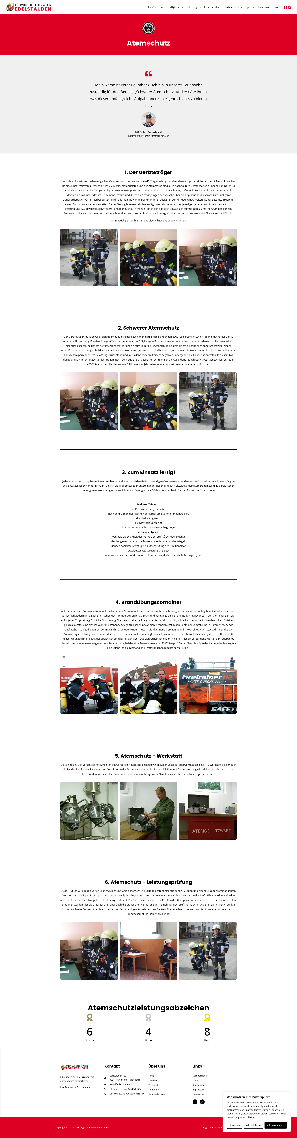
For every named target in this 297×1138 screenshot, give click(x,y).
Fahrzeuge (192, 7)
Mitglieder (175, 7)
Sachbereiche (232, 7)
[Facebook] (285, 7)
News (163, 7)
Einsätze (152, 7)
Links (276, 7)
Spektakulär (264, 7)
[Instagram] (290, 7)
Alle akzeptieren (275, 1125)
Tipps (248, 7)
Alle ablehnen (253, 1125)
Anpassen (235, 1125)
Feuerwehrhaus (213, 7)
